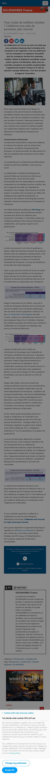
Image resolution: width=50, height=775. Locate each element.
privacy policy (14, 753)
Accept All (9, 770)
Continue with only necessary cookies (19, 713)
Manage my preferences (16, 763)
